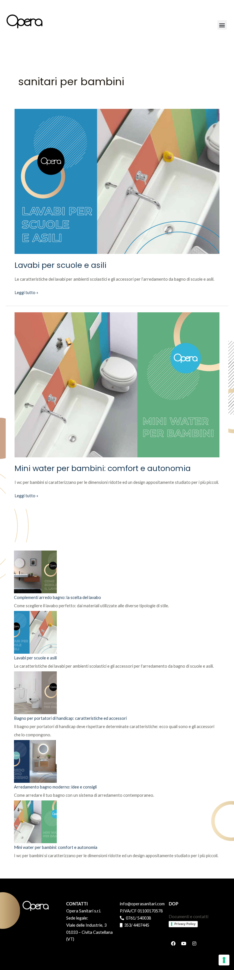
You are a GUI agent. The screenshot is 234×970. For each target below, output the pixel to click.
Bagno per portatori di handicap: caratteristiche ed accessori (70, 718)
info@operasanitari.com (142, 903)
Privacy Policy (184, 924)
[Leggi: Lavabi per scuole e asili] (117, 180)
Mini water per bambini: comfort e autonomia (103, 468)
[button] (222, 25)
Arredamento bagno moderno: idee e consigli (55, 786)
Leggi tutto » (26, 292)
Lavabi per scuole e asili (60, 265)
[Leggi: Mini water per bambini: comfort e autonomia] (117, 384)
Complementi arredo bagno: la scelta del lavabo (57, 597)
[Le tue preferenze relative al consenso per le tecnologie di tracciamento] (224, 960)
